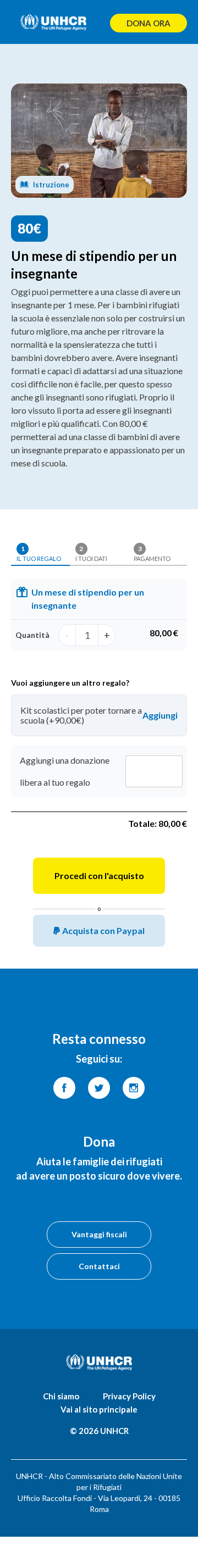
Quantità (32, 635)
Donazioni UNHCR (53, 22)
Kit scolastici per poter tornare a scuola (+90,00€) (81, 715)
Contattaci (99, 1266)
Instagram (134, 1088)
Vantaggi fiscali (99, 1234)
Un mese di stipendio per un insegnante (87, 593)
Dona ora (148, 23)
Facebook (64, 1088)
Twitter (99, 1088)
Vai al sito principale (99, 1409)
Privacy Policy (129, 1396)
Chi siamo (61, 1396)
